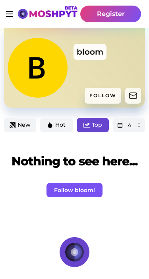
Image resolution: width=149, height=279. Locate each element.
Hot (60, 124)
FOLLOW (102, 95)
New (24, 124)
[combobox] (129, 125)
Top (97, 124)
